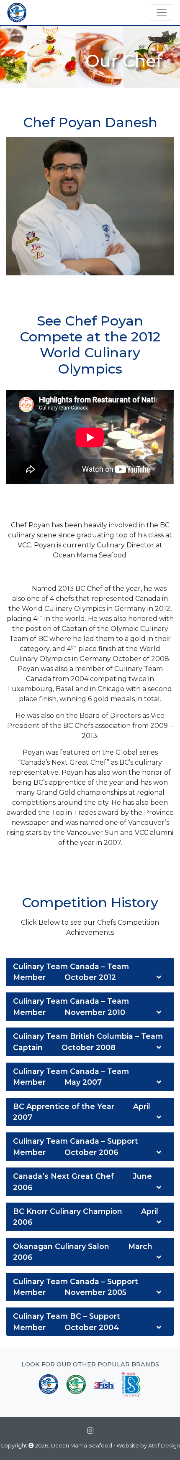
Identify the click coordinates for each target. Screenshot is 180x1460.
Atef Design (164, 1445)
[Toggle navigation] (161, 12)
